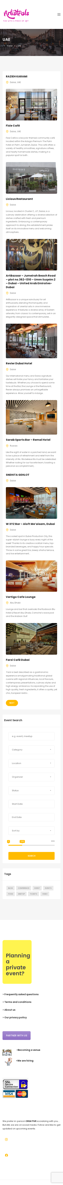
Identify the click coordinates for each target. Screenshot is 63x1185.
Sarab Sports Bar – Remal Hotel (28, 440)
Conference (23, 888)
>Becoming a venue (28, 1050)
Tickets (33, 894)
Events (48, 888)
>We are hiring (24, 1061)
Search (31, 855)
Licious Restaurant (19, 199)
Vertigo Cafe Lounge (20, 597)
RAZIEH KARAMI (16, 76)
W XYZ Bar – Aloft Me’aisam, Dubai (30, 524)
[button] (31, 749)
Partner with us (16, 1035)
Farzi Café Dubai (18, 660)
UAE (19, 82)
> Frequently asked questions (21, 994)
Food (10, 894)
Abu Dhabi (15, 602)
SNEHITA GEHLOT (18, 475)
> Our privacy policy (15, 1017)
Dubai (13, 82)
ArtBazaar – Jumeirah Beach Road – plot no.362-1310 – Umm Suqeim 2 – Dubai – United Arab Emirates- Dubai (31, 281)
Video (44, 894)
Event (37, 888)
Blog (10, 888)
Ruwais (13, 445)
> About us (9, 1010)
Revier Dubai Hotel (19, 363)
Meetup (21, 894)
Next (11, 702)
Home (9, 45)
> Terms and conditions (17, 1002)
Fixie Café (13, 126)
